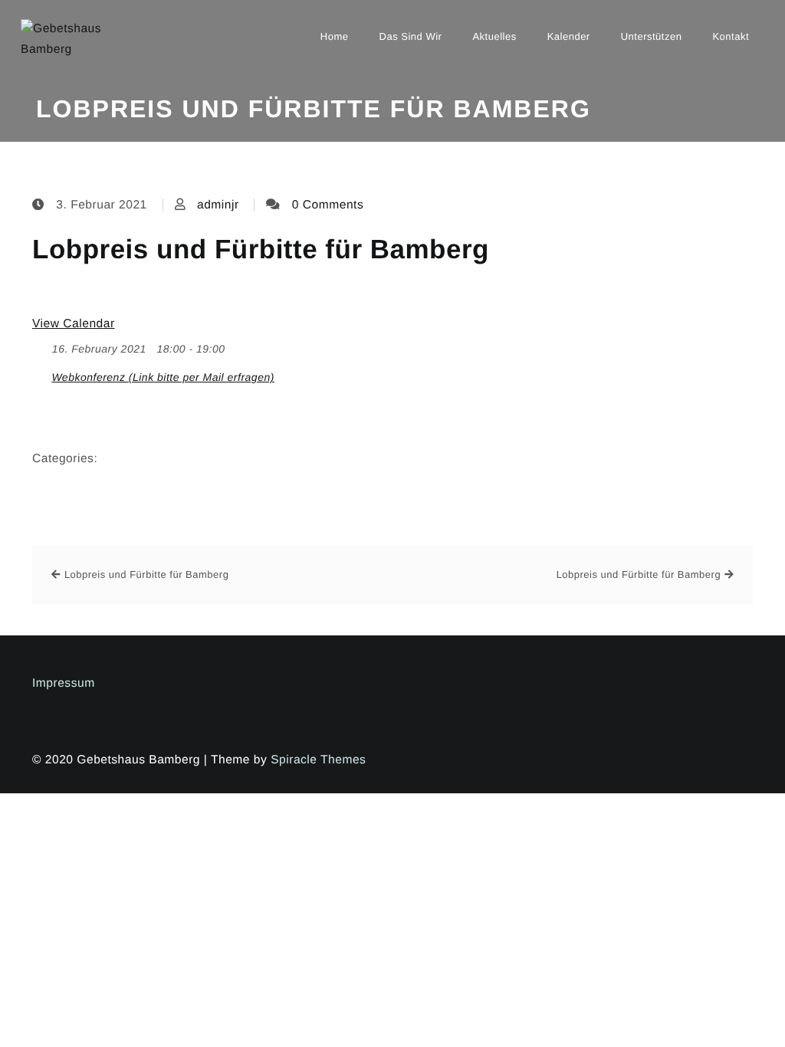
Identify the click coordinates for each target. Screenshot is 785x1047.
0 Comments (327, 205)
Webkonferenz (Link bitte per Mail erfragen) (162, 377)
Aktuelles (494, 36)
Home (334, 36)
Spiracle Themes (318, 759)
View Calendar (73, 323)
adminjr (218, 205)
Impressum (63, 683)
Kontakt (730, 36)
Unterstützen (651, 36)
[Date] (40, 345)
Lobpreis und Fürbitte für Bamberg (260, 249)
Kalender (568, 36)
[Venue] (40, 373)
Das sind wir (410, 36)
